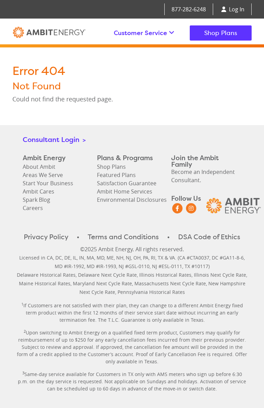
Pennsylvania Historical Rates (151, 292)
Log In (236, 9)
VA (172, 257)
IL (75, 257)
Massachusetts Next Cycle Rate (170, 283)
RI (153, 257)
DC (58, 257)
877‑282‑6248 (189, 9)
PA (145, 257)
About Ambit (39, 166)
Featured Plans (116, 175)
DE (67, 257)
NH (119, 257)
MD (100, 257)
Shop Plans (220, 33)
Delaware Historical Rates (46, 275)
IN (81, 257)
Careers (33, 208)
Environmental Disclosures (132, 199)
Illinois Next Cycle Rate (220, 275)
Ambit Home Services (124, 191)
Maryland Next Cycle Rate (102, 283)
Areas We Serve (43, 175)
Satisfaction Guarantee (126, 183)
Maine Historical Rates (44, 283)
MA (90, 257)
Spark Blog (36, 199)
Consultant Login (54, 139)
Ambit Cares (38, 191)
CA (50, 257)
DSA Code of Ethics (209, 237)
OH (137, 257)
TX (160, 257)
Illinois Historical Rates (165, 275)
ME (110, 257)
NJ (128, 257)
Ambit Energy (49, 33)
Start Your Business (48, 183)
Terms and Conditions (123, 237)
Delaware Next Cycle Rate (107, 275)
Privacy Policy (46, 237)
